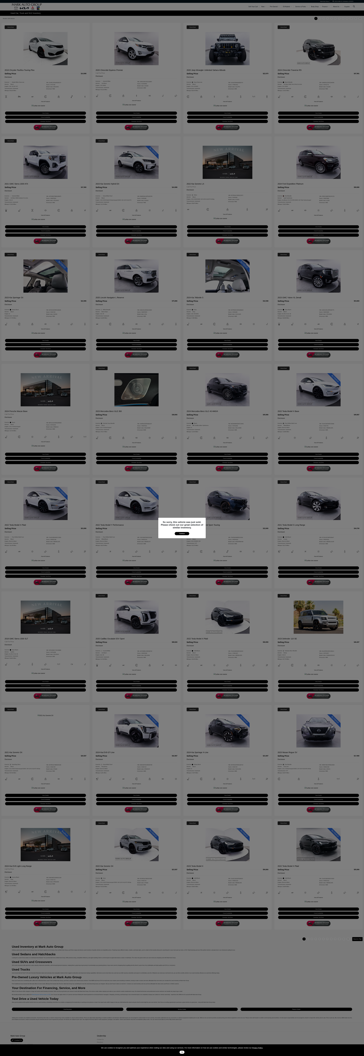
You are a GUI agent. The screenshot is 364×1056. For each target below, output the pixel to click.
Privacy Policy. (257, 1048)
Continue (182, 533)
